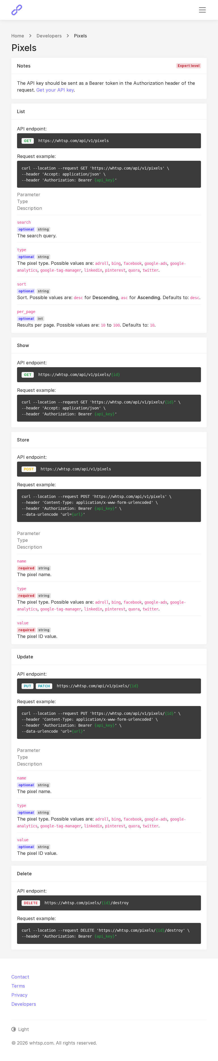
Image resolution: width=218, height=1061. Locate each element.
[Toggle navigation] (202, 10)
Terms (18, 986)
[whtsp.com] (16, 10)
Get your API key (55, 90)
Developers (49, 36)
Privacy (19, 995)
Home (17, 36)
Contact (20, 977)
